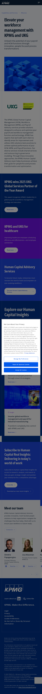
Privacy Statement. (29, 353)
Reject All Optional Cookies (21, 364)
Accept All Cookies (21, 370)
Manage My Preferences (21, 359)
